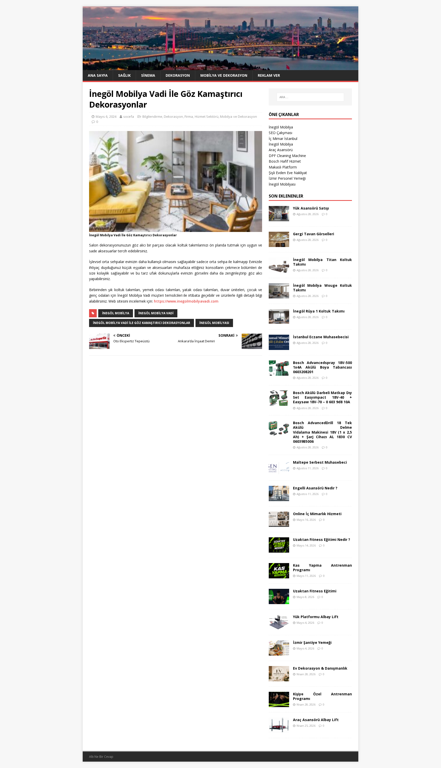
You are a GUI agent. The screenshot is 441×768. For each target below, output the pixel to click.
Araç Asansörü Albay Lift (316, 719)
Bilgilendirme (152, 116)
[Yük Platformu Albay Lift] (279, 626)
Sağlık (124, 75)
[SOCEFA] (220, 67)
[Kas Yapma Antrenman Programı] (279, 575)
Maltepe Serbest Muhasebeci (320, 462)
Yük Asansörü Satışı (311, 208)
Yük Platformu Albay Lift (315, 616)
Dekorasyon (178, 75)
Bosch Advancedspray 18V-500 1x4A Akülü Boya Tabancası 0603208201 (322, 367)
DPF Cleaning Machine (287, 155)
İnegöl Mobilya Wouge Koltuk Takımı (322, 287)
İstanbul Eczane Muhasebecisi (321, 336)
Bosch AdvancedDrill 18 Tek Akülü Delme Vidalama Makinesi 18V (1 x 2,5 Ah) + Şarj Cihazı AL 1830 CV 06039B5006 (322, 432)
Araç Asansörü (281, 149)
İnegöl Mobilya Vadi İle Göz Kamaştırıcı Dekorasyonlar (141, 323)
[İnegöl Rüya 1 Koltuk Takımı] (279, 321)
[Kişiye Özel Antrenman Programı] (279, 703)
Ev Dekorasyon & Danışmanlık (320, 668)
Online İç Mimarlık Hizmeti (317, 513)
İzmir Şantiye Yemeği (312, 642)
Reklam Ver (269, 75)
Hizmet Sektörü (206, 116)
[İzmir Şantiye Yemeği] (279, 652)
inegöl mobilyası (214, 323)
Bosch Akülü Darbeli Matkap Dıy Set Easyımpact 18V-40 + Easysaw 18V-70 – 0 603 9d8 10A (322, 397)
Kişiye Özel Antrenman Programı (322, 696)
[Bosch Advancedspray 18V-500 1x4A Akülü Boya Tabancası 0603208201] (279, 372)
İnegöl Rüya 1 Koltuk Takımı (319, 311)
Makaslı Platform (283, 167)
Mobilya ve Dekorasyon (223, 75)
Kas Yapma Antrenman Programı (322, 567)
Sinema (148, 75)
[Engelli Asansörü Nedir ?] (279, 498)
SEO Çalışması (280, 132)
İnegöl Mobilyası (282, 184)
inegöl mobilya (115, 313)
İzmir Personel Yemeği (287, 178)
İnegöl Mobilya (281, 127)
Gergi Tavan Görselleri (313, 233)
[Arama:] (310, 97)
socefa (128, 116)
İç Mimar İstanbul (283, 138)
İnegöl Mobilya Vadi (156, 313)
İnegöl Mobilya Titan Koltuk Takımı (322, 262)
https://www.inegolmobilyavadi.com (186, 301)
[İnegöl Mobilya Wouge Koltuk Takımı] (279, 295)
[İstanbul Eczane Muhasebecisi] (279, 346)
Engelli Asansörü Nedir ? (315, 488)
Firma (189, 116)
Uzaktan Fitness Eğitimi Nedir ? (321, 539)
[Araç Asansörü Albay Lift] (279, 729)
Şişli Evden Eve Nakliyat (288, 172)
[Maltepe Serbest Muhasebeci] (279, 472)
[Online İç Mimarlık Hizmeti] (279, 523)
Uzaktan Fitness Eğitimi (314, 591)
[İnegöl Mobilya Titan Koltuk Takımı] (279, 269)
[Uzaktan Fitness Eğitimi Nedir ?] (279, 549)
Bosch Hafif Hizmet (285, 161)
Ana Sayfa (98, 75)
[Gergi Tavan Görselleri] (279, 243)
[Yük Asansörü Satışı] (279, 218)
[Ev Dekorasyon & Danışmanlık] (279, 678)
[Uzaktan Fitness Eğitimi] (279, 600)
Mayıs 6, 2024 (106, 116)
